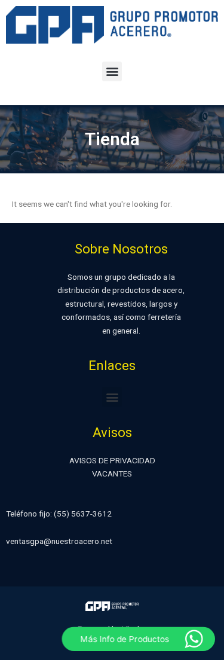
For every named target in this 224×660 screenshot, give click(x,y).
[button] (112, 71)
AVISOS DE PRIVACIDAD (112, 460)
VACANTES (112, 473)
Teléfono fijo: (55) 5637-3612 (59, 513)
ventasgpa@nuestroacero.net (59, 541)
